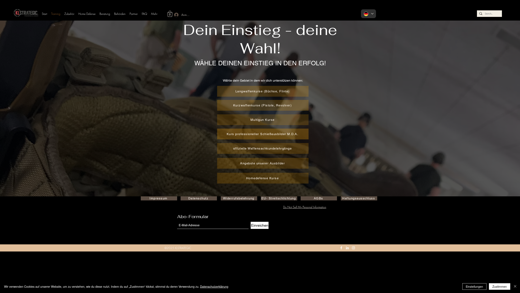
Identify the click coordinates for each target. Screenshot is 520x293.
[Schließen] (515, 286)
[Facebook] (341, 248)
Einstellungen (474, 286)
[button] (169, 14)
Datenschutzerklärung (214, 286)
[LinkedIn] (347, 248)
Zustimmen (499, 286)
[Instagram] (353, 248)
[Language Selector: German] (368, 13)
